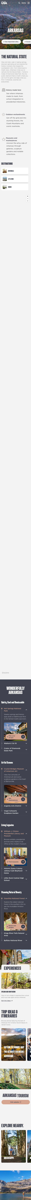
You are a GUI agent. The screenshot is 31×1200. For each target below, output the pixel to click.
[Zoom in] (27, 196)
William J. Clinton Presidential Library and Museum (14, 833)
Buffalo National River (13, 940)
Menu (24, 3)
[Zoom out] (27, 198)
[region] (15, 434)
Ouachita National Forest (14, 898)
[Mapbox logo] (5, 673)
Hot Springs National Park (12, 709)
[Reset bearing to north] (27, 201)
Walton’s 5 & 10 (10, 743)
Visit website (14, 1102)
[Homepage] (4, 4)
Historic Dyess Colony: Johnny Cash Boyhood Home (13, 870)
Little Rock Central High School (14, 879)
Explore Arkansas (17, 1108)
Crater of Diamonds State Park (12, 749)
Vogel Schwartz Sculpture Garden (11, 812)
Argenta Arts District (12, 806)
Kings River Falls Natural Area (14, 934)
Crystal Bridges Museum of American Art (14, 770)
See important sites (11, 42)
